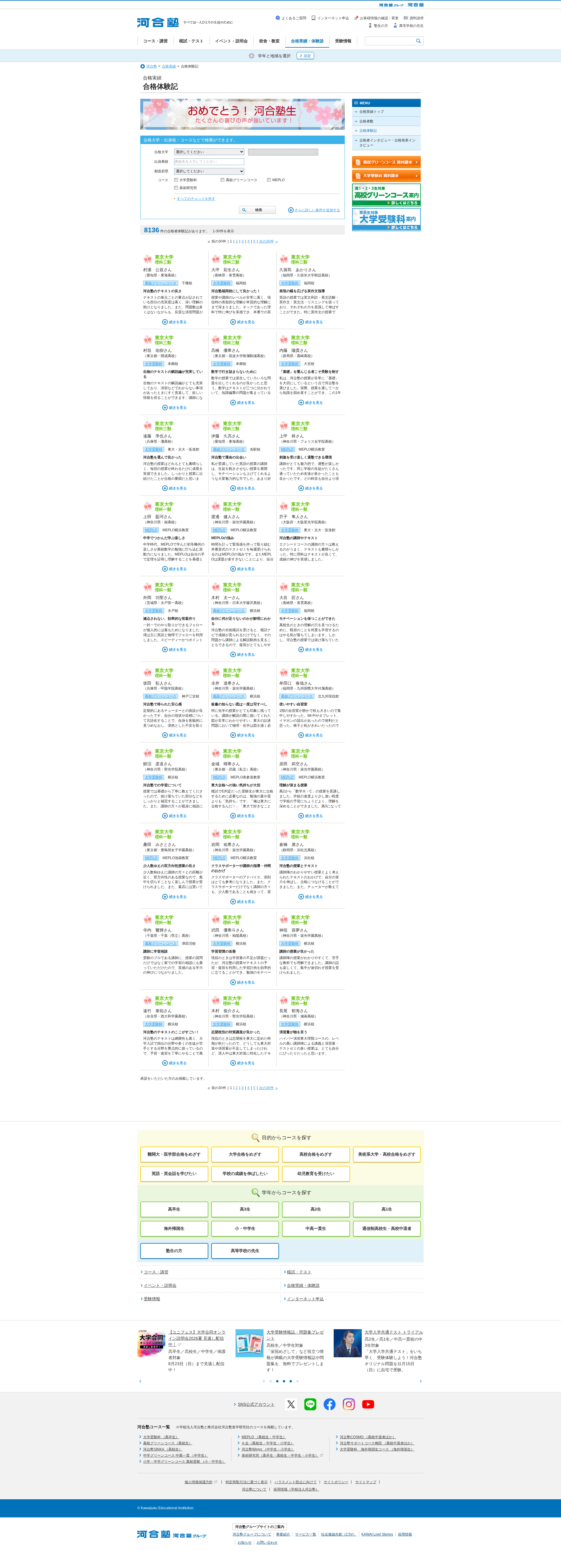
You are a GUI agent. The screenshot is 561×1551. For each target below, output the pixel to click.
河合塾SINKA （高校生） (162, 1449)
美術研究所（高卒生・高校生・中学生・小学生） (280, 1455)
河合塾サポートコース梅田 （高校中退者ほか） (377, 1443)
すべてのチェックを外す (196, 199)
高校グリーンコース (241, 180)
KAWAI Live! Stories (377, 1534)
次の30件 (266, 241)
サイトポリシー (336, 1482)
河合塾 (151, 66)
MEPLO (278, 180)
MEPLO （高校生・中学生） (264, 1437)
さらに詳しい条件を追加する (317, 210)
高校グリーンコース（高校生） (167, 1443)
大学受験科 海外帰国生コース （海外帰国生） (377, 1449)
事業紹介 (283, 1534)
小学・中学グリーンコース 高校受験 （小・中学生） (184, 1462)
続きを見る (178, 322)
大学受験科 (188, 180)
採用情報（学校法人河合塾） (296, 1489)
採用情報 (405, 1534)
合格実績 (169, 66)
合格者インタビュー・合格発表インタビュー (387, 142)
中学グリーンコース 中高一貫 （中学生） (175, 1455)
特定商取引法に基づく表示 (247, 1482)
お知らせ (245, 1542)
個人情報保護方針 (199, 1482)
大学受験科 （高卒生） (161, 1437)
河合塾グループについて (252, 1534)
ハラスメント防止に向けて (296, 1482)
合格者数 (366, 121)
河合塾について (254, 1489)
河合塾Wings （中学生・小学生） (268, 1449)
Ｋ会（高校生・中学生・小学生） (268, 1443)
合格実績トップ (371, 112)
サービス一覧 (305, 1534)
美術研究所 (188, 188)
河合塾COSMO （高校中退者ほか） (368, 1437)
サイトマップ (365, 1482)
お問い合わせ (267, 1542)
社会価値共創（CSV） (338, 1534)
